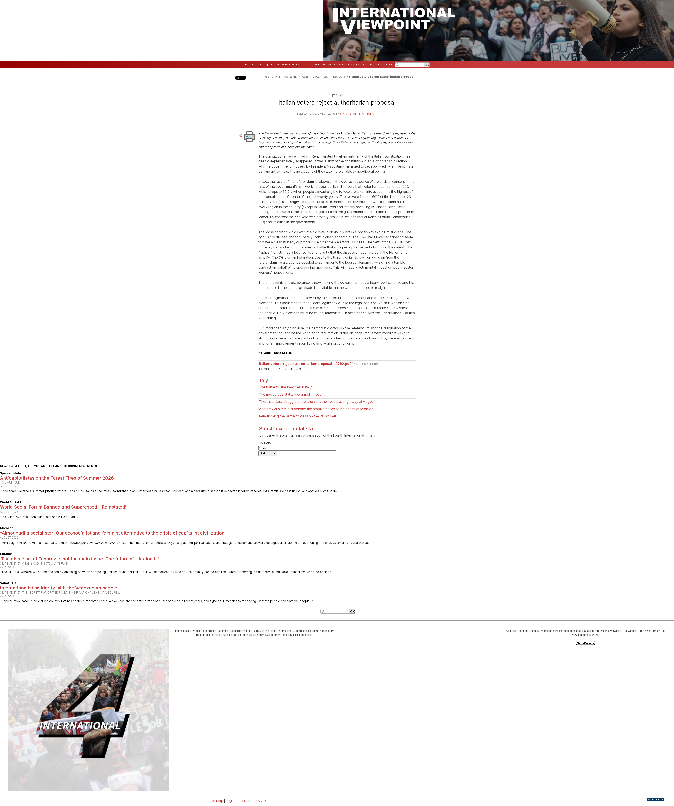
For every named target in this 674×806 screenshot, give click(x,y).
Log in (231, 801)
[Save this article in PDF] (241, 135)
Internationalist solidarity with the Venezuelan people (58, 588)
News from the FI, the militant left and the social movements (48, 466)
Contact (244, 801)
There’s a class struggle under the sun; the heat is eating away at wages (316, 401)
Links (323, 64)
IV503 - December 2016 (329, 76)
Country (264, 443)
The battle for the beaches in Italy (285, 387)
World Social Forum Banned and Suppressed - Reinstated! (63, 507)
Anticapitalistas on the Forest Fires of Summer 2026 (57, 478)
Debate (279, 64)
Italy (263, 380)
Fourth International (381, 64)
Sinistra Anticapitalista (359, 113)
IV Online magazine (263, 64)
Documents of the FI (307, 64)
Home (247, 64)
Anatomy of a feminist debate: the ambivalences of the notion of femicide (316, 409)
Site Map (216, 801)
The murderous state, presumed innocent (292, 394)
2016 (304, 76)
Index (351, 64)
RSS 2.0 (259, 801)
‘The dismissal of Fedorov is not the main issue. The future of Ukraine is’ (79, 558)
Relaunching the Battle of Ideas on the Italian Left (297, 416)
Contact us (362, 64)
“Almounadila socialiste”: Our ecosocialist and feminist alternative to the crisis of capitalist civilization (112, 533)
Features (290, 64)
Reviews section (337, 64)
